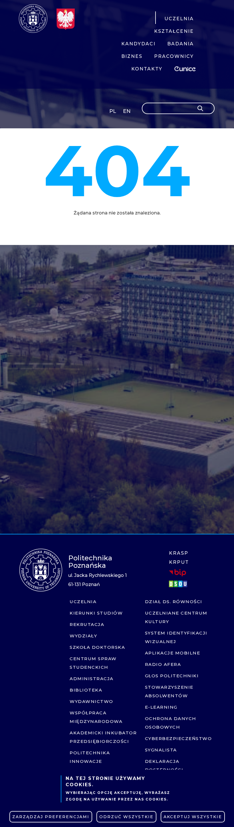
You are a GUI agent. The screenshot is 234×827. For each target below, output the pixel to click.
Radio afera (163, 664)
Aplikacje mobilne (172, 653)
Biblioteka (86, 690)
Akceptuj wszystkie (193, 816)
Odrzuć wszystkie (126, 816)
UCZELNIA (179, 18)
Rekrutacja (87, 624)
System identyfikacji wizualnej (176, 637)
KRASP (178, 553)
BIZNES (131, 56)
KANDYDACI (138, 43)
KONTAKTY (146, 69)
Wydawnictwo (91, 701)
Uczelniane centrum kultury (176, 617)
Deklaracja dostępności (164, 766)
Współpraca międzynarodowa (96, 717)
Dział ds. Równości (173, 601)
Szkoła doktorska (97, 647)
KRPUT (179, 562)
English (127, 112)
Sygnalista (161, 750)
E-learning (161, 707)
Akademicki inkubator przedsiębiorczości (103, 737)
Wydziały (83, 636)
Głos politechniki (172, 675)
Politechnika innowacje (90, 757)
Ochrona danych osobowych (170, 723)
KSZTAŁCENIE (174, 31)
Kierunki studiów (96, 613)
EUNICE (186, 68)
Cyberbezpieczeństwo (178, 738)
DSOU (179, 584)
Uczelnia (83, 601)
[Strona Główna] (33, 18)
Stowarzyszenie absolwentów (169, 691)
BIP (177, 572)
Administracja (92, 678)
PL (112, 111)
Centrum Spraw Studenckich (93, 663)
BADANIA (180, 43)
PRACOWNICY (174, 56)
